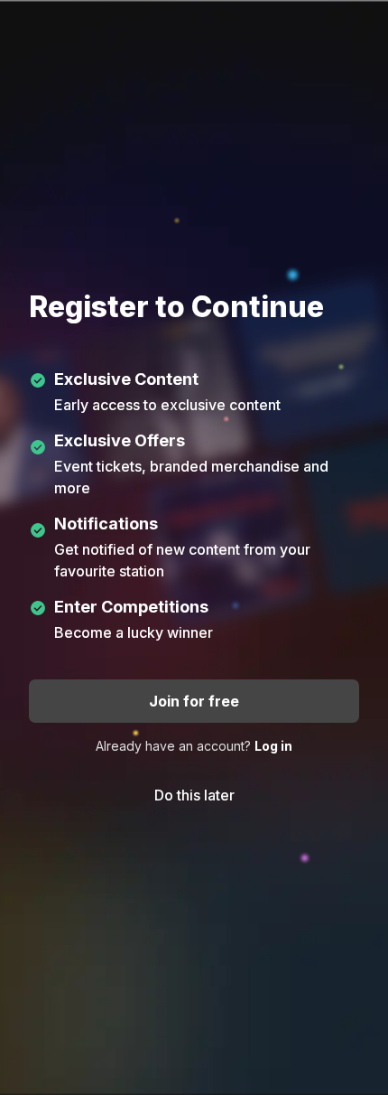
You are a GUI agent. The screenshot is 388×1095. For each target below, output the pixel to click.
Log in (273, 745)
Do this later (194, 795)
